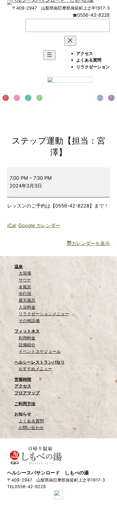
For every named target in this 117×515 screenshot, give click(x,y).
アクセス (22, 385)
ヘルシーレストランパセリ (39, 362)
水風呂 (25, 286)
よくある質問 (31, 420)
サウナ (25, 279)
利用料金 (27, 337)
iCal (11, 225)
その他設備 (29, 320)
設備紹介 (27, 344)
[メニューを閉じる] (70, 41)
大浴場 (25, 273)
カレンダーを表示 (90, 243)
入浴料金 (27, 307)
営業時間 (22, 379)
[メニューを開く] (50, 55)
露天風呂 (27, 300)
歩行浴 (25, 293)
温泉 (18, 266)
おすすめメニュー (35, 368)
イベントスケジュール (40, 351)
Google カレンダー (39, 225)
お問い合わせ (31, 427)
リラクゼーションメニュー (44, 313)
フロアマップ (27, 392)
